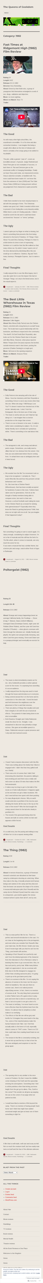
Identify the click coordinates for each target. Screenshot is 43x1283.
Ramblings (20, 842)
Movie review (31, 289)
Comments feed (11, 1197)
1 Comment (28, 842)
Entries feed (9, 1194)
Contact (6, 1214)
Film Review (22, 289)
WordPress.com (11, 1200)
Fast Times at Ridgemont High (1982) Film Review (20, 48)
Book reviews (8, 1234)
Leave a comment (14, 291)
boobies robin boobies (12, 289)
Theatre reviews (9, 1243)
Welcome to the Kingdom (12, 1253)
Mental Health (8, 1239)
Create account (10, 1189)
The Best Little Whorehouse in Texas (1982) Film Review (19, 303)
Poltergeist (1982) (16, 569)
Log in (7, 1192)
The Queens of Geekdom (18, 7)
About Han (7, 1209)
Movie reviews (34, 287)
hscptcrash (9, 287)
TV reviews (7, 1229)
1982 (28, 287)
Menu (6, 13)
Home (5, 1258)
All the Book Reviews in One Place (15, 1248)
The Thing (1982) (15, 850)
